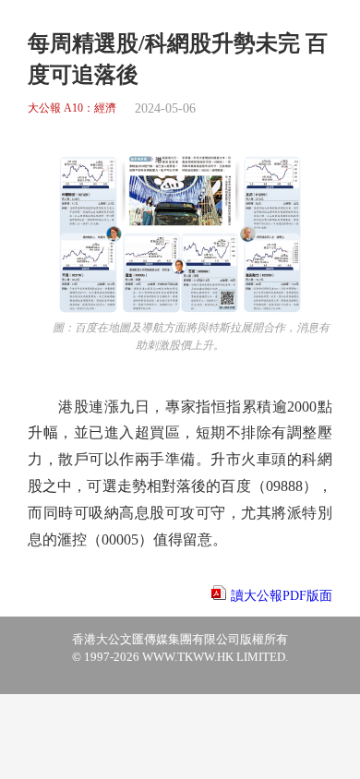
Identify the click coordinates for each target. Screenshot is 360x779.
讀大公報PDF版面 (281, 596)
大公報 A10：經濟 (72, 108)
